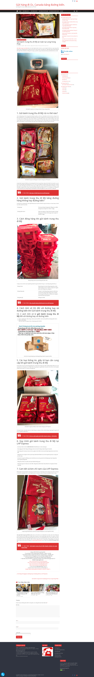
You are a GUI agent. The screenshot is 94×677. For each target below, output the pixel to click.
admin (24, 45)
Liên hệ (61, 11)
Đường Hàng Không (65, 77)
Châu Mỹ (63, 91)
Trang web (18, 632)
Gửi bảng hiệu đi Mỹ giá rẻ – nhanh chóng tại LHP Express (23, 594)
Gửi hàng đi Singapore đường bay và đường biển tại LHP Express (31, 573)
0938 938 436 (65, 48)
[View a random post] (77, 11)
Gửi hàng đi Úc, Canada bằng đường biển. (40, 4)
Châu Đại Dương (65, 93)
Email (17, 626)
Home (20, 11)
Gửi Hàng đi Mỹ (64, 83)
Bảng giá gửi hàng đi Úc (64, 668)
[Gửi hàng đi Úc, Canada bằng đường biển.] (17, 11)
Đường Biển (64, 76)
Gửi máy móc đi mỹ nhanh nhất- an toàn (69, 38)
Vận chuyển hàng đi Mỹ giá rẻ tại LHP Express (41, 303)
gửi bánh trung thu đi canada (36, 45)
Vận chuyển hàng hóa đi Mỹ (66, 17)
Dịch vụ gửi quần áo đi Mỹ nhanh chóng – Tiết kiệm (43, 436)
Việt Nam (63, 79)
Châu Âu (63, 89)
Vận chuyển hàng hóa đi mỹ (21, 39)
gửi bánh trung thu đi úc (44, 45)
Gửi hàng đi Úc (26, 11)
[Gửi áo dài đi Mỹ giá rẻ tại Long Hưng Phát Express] (52, 584)
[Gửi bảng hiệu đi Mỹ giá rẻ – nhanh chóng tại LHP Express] (23, 584)
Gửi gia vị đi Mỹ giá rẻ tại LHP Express (39, 193)
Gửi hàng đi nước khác (54, 11)
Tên (17, 620)
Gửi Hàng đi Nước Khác (65, 86)
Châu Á (63, 88)
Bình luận (17, 604)
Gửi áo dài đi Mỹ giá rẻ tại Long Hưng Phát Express (52, 593)
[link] (38, 561)
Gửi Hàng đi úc (63, 74)
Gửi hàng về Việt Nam (43, 11)
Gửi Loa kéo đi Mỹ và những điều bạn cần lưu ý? (37, 593)
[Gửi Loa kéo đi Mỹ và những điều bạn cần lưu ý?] (38, 584)
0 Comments (28, 45)
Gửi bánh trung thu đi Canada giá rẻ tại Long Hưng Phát (46, 578)
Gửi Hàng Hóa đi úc (65, 81)
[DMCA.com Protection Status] (62, 670)
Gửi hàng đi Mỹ (34, 11)
